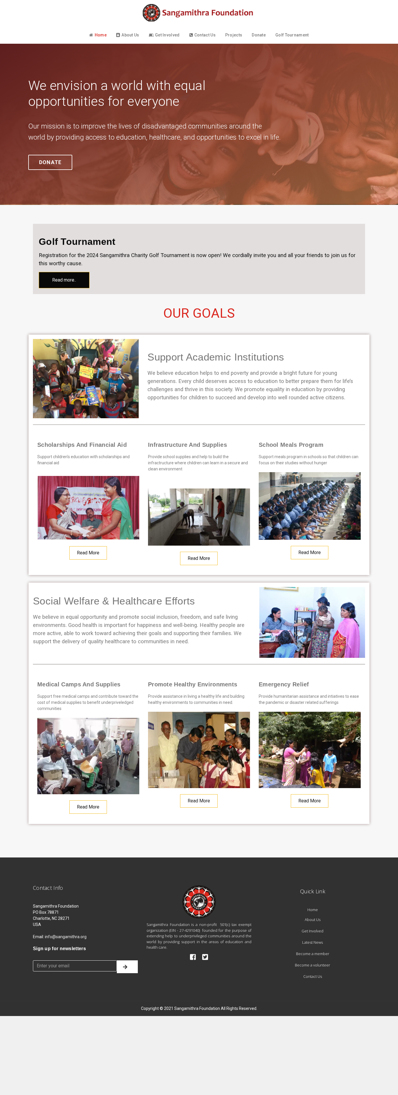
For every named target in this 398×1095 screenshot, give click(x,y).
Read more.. (64, 280)
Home (101, 35)
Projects (233, 35)
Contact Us (205, 35)
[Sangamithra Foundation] (199, 12)
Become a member (312, 953)
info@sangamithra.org (66, 936)
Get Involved (167, 35)
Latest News (312, 942)
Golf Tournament (292, 35)
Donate (259, 35)
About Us (130, 35)
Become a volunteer (312, 965)
